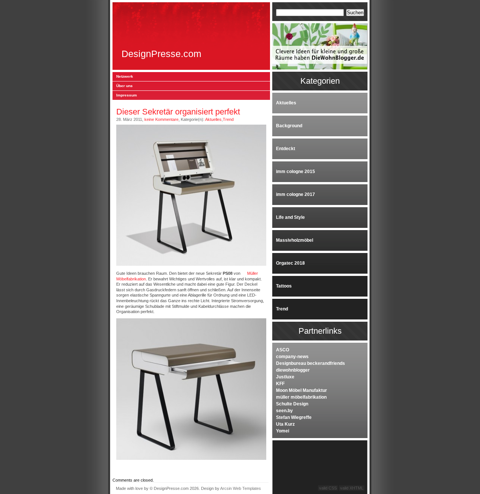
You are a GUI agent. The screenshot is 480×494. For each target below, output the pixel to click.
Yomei (282, 431)
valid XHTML (351, 488)
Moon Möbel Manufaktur (301, 390)
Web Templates (247, 488)
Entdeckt (285, 148)
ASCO (282, 349)
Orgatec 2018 (290, 263)
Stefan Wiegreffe (294, 417)
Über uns (124, 86)
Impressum (126, 95)
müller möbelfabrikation (301, 397)
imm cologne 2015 (295, 171)
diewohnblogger (293, 370)
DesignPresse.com (161, 54)
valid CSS (328, 488)
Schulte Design (292, 404)
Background (289, 125)
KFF (280, 383)
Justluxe (285, 377)
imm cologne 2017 (295, 194)
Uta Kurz (285, 424)
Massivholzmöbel (294, 240)
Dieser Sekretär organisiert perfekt (178, 111)
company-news (292, 356)
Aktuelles (213, 119)
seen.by (284, 410)
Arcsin (226, 488)
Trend (228, 119)
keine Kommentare (161, 119)
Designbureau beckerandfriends (310, 363)
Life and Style (290, 217)
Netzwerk (124, 76)
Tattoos (284, 286)
